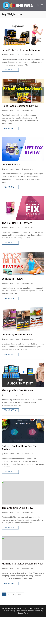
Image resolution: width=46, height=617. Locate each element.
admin (5, 54)
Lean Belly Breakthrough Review (21, 50)
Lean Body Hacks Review (17, 334)
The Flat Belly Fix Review (17, 222)
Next (20, 594)
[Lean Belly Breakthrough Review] (23, 35)
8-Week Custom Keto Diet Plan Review (20, 448)
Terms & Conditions (27, 611)
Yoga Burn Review (12, 278)
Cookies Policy (23, 613)
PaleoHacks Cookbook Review (20, 105)
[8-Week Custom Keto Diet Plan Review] (23, 431)
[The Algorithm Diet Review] (23, 375)
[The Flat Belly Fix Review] (23, 208)
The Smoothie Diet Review (17, 507)
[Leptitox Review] (23, 149)
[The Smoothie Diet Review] (23, 492)
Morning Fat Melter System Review (22, 563)
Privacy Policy (15, 611)
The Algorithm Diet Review (17, 390)
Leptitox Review (11, 164)
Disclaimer (38, 611)
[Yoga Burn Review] (23, 263)
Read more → (10, 70)
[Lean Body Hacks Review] (23, 319)
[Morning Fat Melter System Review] (23, 548)
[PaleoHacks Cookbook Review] (23, 90)
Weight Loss (29, 54)
